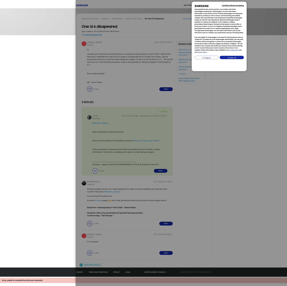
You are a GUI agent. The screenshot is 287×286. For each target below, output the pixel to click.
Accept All (232, 58)
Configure (206, 58)
